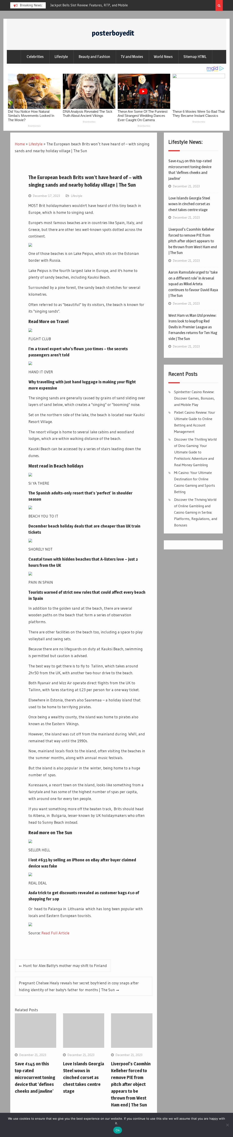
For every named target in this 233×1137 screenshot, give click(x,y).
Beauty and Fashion (94, 56)
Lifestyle (61, 56)
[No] (227, 1125)
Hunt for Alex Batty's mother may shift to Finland (65, 965)
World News (163, 56)
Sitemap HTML (194, 56)
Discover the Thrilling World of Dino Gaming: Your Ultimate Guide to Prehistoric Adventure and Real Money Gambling (195, 452)
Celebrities (35, 56)
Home (20, 143)
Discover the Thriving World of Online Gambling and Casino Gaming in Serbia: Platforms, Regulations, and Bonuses (195, 512)
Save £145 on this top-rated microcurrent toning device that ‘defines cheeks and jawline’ (35, 1077)
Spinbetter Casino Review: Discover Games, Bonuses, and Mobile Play (194, 398)
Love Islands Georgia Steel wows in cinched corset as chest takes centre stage (83, 1077)
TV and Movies (132, 56)
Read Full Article (55, 933)
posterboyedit (113, 33)
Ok (118, 1130)
